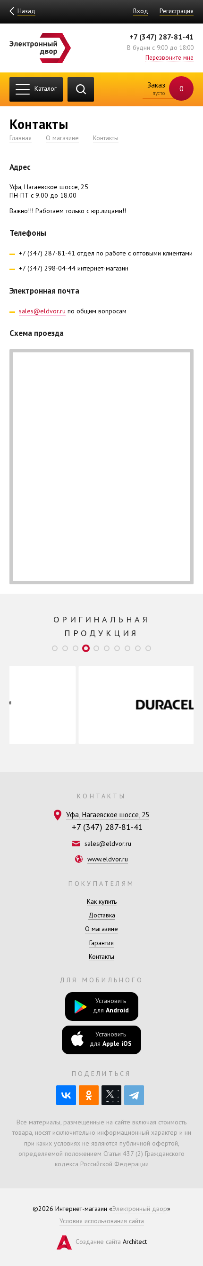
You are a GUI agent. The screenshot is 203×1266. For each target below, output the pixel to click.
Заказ (164, 88)
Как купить (102, 901)
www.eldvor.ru (107, 859)
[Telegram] (134, 1095)
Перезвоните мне (169, 57)
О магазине (62, 138)
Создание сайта (98, 1241)
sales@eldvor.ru (42, 311)
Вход (140, 11)
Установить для (111, 1005)
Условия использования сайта (101, 1221)
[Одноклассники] (89, 1095)
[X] (111, 1095)
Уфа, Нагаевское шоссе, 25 (107, 814)
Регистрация (177, 11)
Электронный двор (139, 1208)
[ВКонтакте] (66, 1095)
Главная (20, 138)
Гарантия (101, 943)
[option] (110, 705)
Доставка (101, 915)
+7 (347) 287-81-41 (161, 36)
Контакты (105, 138)
